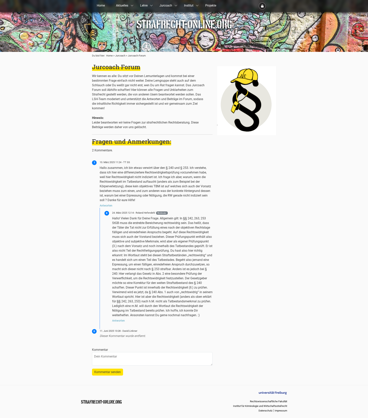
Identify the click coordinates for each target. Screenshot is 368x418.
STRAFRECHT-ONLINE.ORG (101, 401)
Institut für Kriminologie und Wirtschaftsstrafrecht (260, 406)
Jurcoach (120, 55)
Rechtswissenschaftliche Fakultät (268, 401)
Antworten (106, 205)
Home (109, 55)
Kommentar (100, 350)
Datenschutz (265, 410)
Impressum (281, 410)
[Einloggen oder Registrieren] (262, 5)
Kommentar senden (107, 372)
